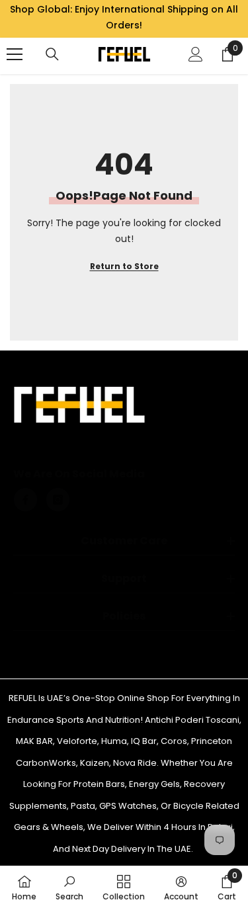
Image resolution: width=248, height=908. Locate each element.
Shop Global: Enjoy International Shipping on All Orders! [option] (124, 17)
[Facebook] (25, 499)
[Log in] (195, 54)
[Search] (52, 54)
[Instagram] (58, 499)
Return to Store (124, 266)
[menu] (14, 54)
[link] (69, 886)
